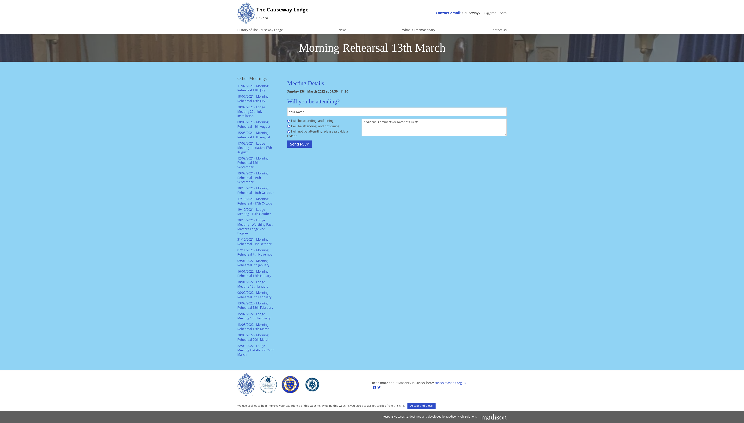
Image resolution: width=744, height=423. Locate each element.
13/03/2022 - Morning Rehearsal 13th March (253, 326)
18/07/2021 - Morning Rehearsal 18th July (253, 98)
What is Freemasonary (418, 30)
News (342, 30)
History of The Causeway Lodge (260, 30)
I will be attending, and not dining (315, 126)
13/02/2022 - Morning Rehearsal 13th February (255, 305)
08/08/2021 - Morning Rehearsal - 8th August (253, 124)
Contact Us (499, 30)
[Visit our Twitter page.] (379, 387)
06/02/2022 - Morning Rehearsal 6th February (254, 294)
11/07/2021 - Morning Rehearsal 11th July (253, 88)
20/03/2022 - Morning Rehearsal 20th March (253, 337)
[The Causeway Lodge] (246, 385)
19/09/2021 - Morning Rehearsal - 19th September (253, 177)
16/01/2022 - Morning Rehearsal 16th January (254, 273)
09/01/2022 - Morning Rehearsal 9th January (253, 263)
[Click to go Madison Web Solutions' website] (494, 416)
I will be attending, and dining (312, 121)
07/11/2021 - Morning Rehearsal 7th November (255, 252)
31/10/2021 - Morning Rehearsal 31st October (254, 241)
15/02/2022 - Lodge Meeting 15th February (253, 316)
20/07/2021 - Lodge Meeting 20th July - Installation (251, 111)
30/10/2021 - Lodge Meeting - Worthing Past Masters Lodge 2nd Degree (255, 226)
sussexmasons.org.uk (450, 383)
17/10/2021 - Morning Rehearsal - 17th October (255, 201)
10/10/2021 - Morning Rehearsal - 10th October (255, 190)
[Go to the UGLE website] (268, 385)
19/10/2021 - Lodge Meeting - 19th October (254, 211)
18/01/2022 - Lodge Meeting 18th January (252, 284)
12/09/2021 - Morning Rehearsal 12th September (253, 162)
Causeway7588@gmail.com (484, 12)
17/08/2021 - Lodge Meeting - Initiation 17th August (254, 147)
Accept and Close (421, 405)
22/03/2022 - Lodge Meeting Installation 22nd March (255, 350)
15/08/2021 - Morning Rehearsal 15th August (253, 135)
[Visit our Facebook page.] (374, 387)
